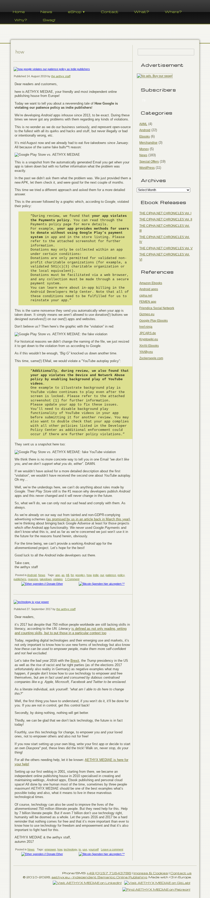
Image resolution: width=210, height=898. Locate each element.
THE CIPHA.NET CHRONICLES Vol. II (165, 219)
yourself (94, 849)
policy (121, 575)
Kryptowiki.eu (148, 339)
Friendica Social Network (156, 308)
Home (19, 11)
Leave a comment (112, 849)
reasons (33, 579)
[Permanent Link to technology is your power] (73, 602)
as (63, 575)
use (84, 849)
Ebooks (144, 136)
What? (141, 11)
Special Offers (149, 161)
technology (70, 849)
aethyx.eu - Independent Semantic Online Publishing (99, 877)
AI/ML (143, 124)
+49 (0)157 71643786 (109, 873)
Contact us (181, 873)
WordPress (147, 168)
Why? (20, 20)
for (72, 575)
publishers (20, 579)
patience (111, 575)
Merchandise (148, 142)
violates (58, 579)
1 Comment (72, 579)
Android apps (148, 289)
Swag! (49, 20)
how (89, 575)
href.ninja (145, 327)
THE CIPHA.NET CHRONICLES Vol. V (166, 248)
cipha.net (145, 295)
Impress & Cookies (150, 873)
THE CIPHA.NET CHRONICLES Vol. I (165, 213)
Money (144, 149)
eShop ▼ (76, 11)
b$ (67, 575)
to (80, 849)
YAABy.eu (146, 352)
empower (50, 849)
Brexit (74, 661)
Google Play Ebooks (153, 320)
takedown (46, 579)
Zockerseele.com (151, 358)
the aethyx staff (60, 76)
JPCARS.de (147, 333)
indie (96, 575)
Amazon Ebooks (150, 283)
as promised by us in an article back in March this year (88, 519)
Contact (109, 11)
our (102, 575)
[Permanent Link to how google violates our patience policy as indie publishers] (73, 69)
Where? (173, 11)
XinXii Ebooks (149, 345)
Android (32, 575)
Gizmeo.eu (146, 314)
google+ (80, 575)
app (57, 575)
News (46, 11)
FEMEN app (147, 302)
